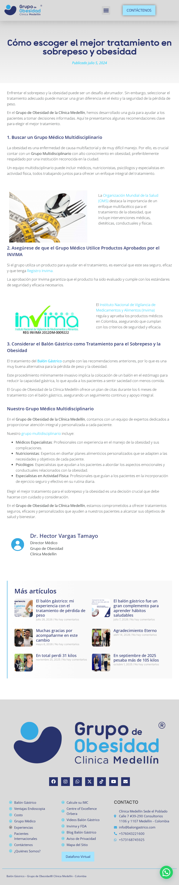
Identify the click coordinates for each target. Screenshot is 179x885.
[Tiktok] (101, 781)
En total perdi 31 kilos (56, 655)
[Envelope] (125, 781)
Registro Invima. (40, 270)
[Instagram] (65, 781)
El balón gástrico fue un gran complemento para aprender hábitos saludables (136, 608)
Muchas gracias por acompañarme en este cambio (57, 635)
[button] (106, 10)
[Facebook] (53, 781)
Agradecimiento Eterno (135, 630)
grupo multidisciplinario (41, 433)
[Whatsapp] (77, 781)
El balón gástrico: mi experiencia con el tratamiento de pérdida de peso (60, 608)
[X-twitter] (89, 781)
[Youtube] (113, 781)
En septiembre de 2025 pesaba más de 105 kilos (136, 658)
